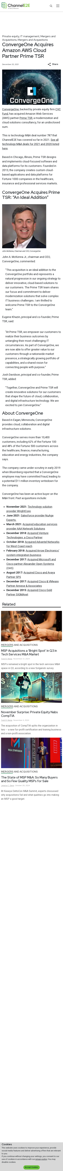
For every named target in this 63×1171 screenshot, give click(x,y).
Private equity (10, 36)
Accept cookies (31, 1167)
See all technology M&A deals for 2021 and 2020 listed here (30, 144)
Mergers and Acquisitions (33, 39)
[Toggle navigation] (57, 6)
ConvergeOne (10, 109)
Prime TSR (26, 118)
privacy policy (41, 1159)
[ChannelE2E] (16, 5)
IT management (29, 36)
